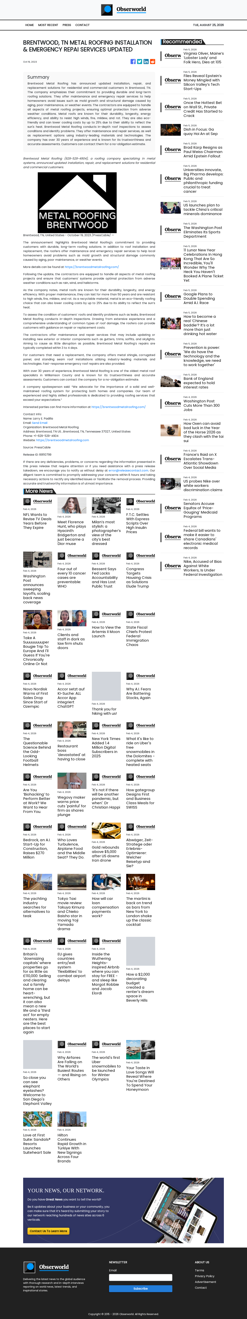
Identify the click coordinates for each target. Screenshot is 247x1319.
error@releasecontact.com (128, 470)
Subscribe (141, 1289)
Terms (199, 1270)
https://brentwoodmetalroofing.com (62, 440)
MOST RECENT (48, 25)
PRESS (67, 25)
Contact (201, 1288)
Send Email (39, 423)
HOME (29, 25)
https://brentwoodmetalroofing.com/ (92, 267)
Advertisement (205, 1282)
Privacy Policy (204, 1276)
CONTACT (82, 25)
